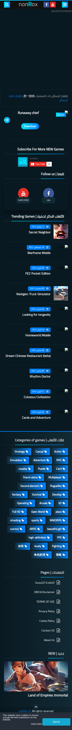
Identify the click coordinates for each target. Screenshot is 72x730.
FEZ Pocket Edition (38, 273)
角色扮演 (39, 554)
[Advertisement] (36, 50)
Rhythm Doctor (40, 376)
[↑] (36, 707)
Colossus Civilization (37, 397)
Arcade (43, 503)
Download (30, 126)
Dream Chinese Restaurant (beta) (28, 356)
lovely (37, 546)
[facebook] (46, 4)
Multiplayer (55, 477)
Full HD (16, 511)
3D (60, 503)
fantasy (16, 494)
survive (14, 528)
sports (35, 520)
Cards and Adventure (36, 417)
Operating (23, 503)
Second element (29, 485)
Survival (36, 494)
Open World (38, 511)
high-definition (37, 537)
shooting (15, 520)
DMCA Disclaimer (44, 592)
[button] (56, 721)
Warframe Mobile (39, 253)
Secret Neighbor (40, 232)
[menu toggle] (65, 5)
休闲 (21, 546)
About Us (49, 640)
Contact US (48, 630)
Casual (39, 451)
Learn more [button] (36, 723)
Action (58, 451)
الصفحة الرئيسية (45, 582)
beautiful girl (54, 528)
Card (59, 468)
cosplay (22, 468)
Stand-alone (30, 477)
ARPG (33, 528)
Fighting (57, 546)
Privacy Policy (47, 611)
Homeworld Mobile (38, 335)
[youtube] (53, 4)
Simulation (16, 460)
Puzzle (41, 468)
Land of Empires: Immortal (48, 695)
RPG (59, 460)
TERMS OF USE (45, 601)
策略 (59, 554)
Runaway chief (28, 113)
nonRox (23, 711)
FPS (59, 537)
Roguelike (56, 485)
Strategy (20, 451)
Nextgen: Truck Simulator (33, 294)
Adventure (39, 460)
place (59, 511)
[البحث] (7, 5)
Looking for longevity (36, 315)
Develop (57, 494)
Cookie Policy (47, 620)
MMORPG (56, 520)
